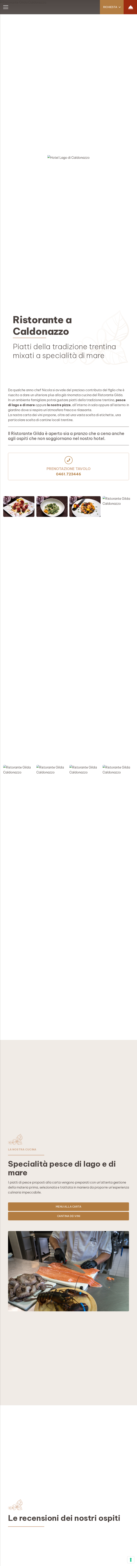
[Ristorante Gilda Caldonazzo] (18, 629)
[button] (111, 7)
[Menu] (6, 7)
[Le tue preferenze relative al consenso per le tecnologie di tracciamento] (130, 1559)
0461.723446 (68, 474)
